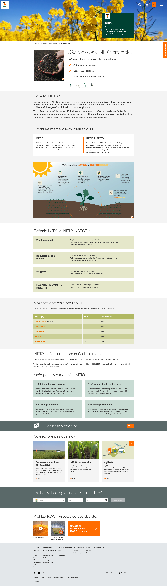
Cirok (35, 557)
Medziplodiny (37, 562)
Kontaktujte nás (100, 547)
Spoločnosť (89, 550)
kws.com (79, 529)
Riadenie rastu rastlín (49, 550)
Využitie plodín (47, 560)
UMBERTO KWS (40, 341)
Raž (34, 564)
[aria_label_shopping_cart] (147, 5)
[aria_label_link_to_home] (5, 5)
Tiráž (42, 578)
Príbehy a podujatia (65, 547)
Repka (35, 555)
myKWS (75, 550)
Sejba (45, 553)
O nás (88, 547)
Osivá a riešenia (48, 555)
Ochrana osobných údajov (55, 578)
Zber (44, 557)
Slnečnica (36, 560)
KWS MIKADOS (40, 322)
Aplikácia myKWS (78, 553)
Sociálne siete (62, 555)
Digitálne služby (79, 547)
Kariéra (88, 553)
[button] (40, 529)
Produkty (36, 547)
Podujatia (60, 553)
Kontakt (35, 578)
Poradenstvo (48, 547)
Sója (34, 567)
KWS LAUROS (40, 327)
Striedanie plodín (48, 562)
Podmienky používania (73, 578)
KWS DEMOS (39, 332)
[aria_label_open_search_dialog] (140, 5)
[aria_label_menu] (161, 5)
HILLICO (38, 336)
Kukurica (36, 550)
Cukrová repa (37, 553)
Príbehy (60, 550)
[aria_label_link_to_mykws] (154, 4)
